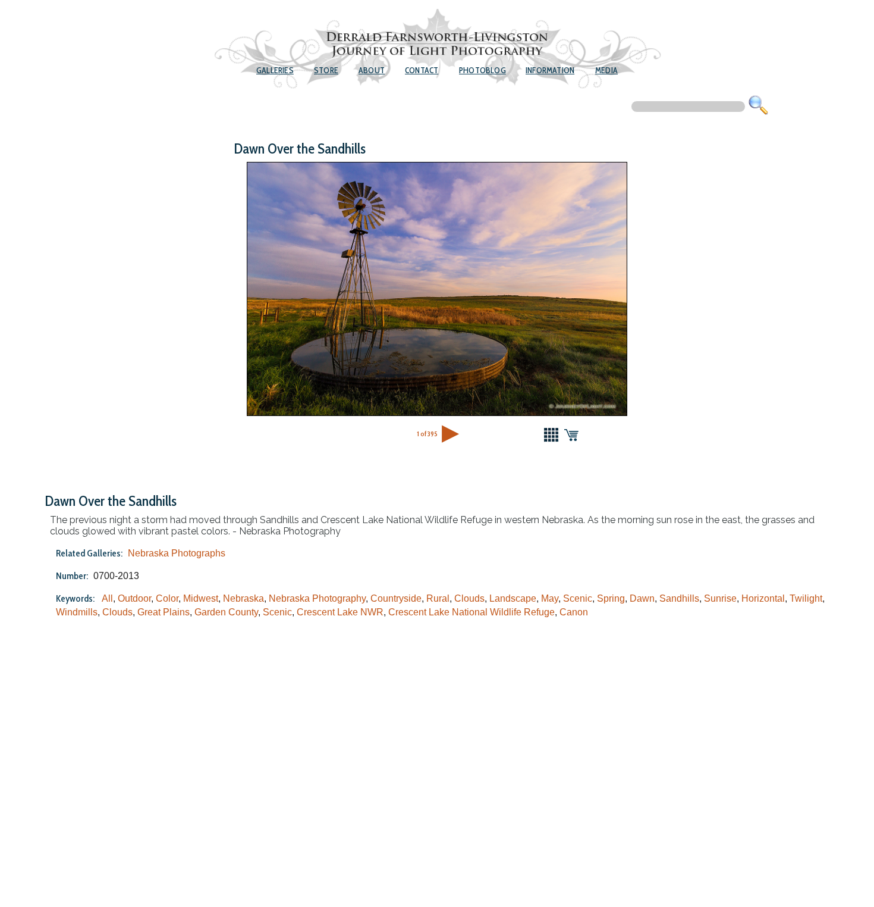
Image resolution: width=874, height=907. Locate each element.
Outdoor (134, 598)
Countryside (396, 598)
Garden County (226, 612)
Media (606, 70)
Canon (573, 612)
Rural (437, 598)
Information (550, 70)
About (372, 70)
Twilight (806, 598)
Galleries (275, 70)
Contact (421, 70)
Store (326, 70)
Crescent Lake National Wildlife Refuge (471, 612)
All (107, 598)
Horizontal (763, 598)
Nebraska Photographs (176, 553)
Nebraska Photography (317, 598)
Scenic (577, 598)
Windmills (77, 612)
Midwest (200, 598)
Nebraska (243, 598)
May (549, 598)
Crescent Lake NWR (340, 612)
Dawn (642, 598)
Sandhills (679, 598)
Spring (611, 598)
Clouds (469, 598)
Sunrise (720, 598)
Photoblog (482, 70)
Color (167, 598)
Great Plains (163, 612)
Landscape (512, 598)
